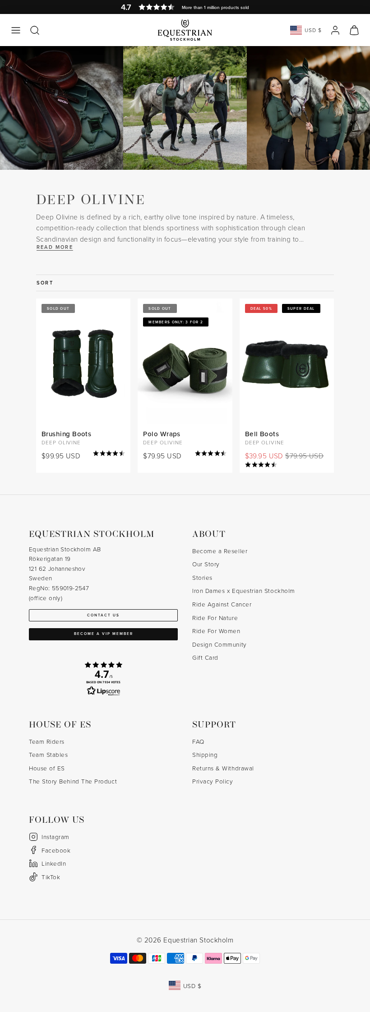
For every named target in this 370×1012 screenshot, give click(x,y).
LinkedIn (54, 863)
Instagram (55, 836)
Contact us (103, 615)
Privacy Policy (212, 781)
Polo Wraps (161, 433)
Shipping (204, 754)
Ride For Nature (215, 617)
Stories (202, 577)
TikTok (51, 876)
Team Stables (48, 754)
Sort (45, 282)
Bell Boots (262, 433)
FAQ (198, 741)
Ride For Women (216, 630)
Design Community (219, 644)
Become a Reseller (219, 550)
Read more (55, 247)
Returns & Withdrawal (223, 768)
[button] (15, 30)
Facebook (56, 850)
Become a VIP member (103, 633)
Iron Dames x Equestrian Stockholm (243, 590)
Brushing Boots (66, 433)
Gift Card (205, 657)
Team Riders (47, 741)
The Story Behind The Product (73, 781)
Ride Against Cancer (221, 604)
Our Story (206, 564)
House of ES (47, 768)
